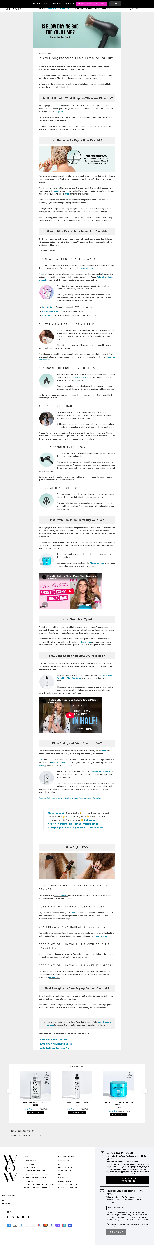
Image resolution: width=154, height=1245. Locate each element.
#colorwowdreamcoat (59, 823)
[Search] (142, 8)
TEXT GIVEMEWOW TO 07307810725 (128, 1180)
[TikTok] (28, 1217)
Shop (41, 9)
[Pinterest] (18, 1217)
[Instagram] (13, 1217)
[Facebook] (7, 1217)
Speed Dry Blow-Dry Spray (77, 1102)
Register (6, 1203)
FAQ (59, 1174)
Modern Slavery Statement (35, 1178)
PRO (60, 1164)
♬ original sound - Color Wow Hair (86, 827)
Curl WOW (77, 9)
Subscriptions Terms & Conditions (38, 1184)
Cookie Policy (29, 1167)
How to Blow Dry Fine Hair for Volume (55, 1044)
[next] (144, 1090)
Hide (115, 4)
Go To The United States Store (91, 4)
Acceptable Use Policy (68, 1184)
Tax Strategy (28, 1181)
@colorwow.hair (56, 813)
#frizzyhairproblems (58, 827)
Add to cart (35, 1112)
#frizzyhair (76, 823)
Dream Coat (54, 977)
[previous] (9, 1090)
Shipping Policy (65, 1171)
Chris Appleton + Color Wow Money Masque (118, 1103)
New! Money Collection (59, 8)
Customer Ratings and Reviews (36, 1188)
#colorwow (89, 820)
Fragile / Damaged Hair (21, 1135)
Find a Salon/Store (66, 1167)
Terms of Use (28, 1164)
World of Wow (102, 8)
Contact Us (63, 1161)
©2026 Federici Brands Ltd (16, 1222)
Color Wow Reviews (67, 1178)
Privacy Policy (29, 1161)
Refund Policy (64, 1181)
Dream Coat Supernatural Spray (36, 1102)
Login (4, 1200)
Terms (126, 1171)
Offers (89, 8)
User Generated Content (34, 1171)
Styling (38, 1135)
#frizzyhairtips (90, 823)
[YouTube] (23, 1217)
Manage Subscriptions (68, 1188)
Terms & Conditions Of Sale (35, 1174)
